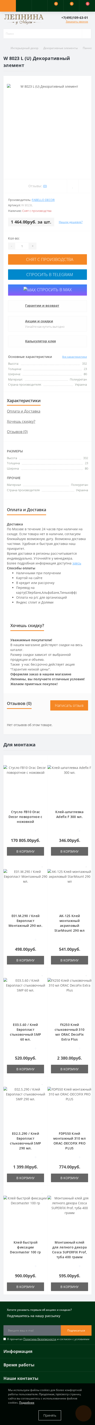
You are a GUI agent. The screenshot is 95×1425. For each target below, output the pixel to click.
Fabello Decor (43, 200)
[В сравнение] (42, 768)
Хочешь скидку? (21, 421)
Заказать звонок (77, 21)
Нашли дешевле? (71, 222)
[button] (40, 6)
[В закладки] (42, 761)
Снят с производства (49, 259)
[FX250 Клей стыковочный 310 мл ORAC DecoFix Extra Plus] (70, 997)
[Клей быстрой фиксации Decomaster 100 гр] (25, 1215)
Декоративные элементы (60, 48)
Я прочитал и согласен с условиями (48, 1339)
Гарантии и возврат (42, 305)
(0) (45, 186)
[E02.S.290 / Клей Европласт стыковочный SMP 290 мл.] (25, 1106)
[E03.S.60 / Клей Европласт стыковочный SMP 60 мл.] (25, 997)
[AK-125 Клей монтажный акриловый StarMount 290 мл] (70, 888)
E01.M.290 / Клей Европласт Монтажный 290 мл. (25, 921)
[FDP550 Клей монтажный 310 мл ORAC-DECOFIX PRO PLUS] (70, 1106)
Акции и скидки (39, 321)
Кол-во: (14, 238)
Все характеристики (74, 356)
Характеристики (24, 400)
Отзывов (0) (17, 431)
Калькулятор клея (40, 341)
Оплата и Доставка (23, 411)
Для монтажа (19, 744)
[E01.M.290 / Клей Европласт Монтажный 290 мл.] (25, 888)
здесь (76, 563)
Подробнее (26, 1403)
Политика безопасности (39, 1339)
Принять (49, 1415)
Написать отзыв (69, 705)
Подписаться (76, 1330)
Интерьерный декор (24, 48)
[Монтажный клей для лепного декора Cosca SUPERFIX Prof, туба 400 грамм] (70, 1215)
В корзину (25, 851)
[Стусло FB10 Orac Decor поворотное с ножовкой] (25, 784)
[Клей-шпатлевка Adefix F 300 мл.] (70, 784)
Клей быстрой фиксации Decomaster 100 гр (25, 1247)
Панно (87, 48)
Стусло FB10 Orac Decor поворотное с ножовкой (25, 817)
